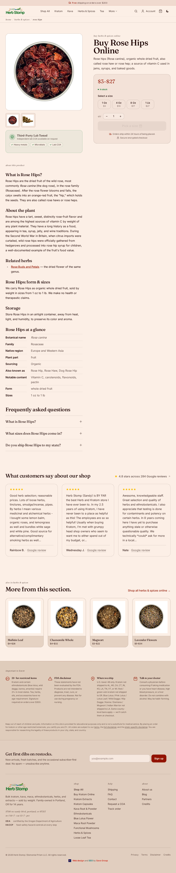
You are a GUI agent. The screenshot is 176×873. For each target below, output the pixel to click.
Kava (70, 11)
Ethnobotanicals (83, 813)
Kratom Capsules (83, 803)
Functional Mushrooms (86, 827)
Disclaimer (155, 854)
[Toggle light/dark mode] (167, 11)
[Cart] (160, 11)
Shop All (45, 11)
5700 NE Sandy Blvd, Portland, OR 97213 (25, 811)
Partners (146, 799)
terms (96, 727)
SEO (91, 860)
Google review (36, 550)
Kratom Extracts (83, 799)
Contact (112, 799)
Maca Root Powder (84, 823)
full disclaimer (110, 727)
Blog (144, 794)
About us (147, 789)
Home (8, 19)
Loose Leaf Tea (82, 837)
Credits (146, 803)
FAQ (110, 794)
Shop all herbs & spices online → (149, 590)
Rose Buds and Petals (25, 266)
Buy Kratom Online (84, 794)
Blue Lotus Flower (84, 818)
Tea (102, 11)
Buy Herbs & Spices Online (107, 36)
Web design (78, 860)
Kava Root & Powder (85, 808)
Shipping (113, 789)
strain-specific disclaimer (136, 727)
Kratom (58, 11)
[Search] (136, 11)
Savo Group (102, 860)
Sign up (158, 758)
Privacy (135, 854)
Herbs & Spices (86, 11)
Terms (144, 854)
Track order (114, 808)
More (112, 11)
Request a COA (116, 803)
